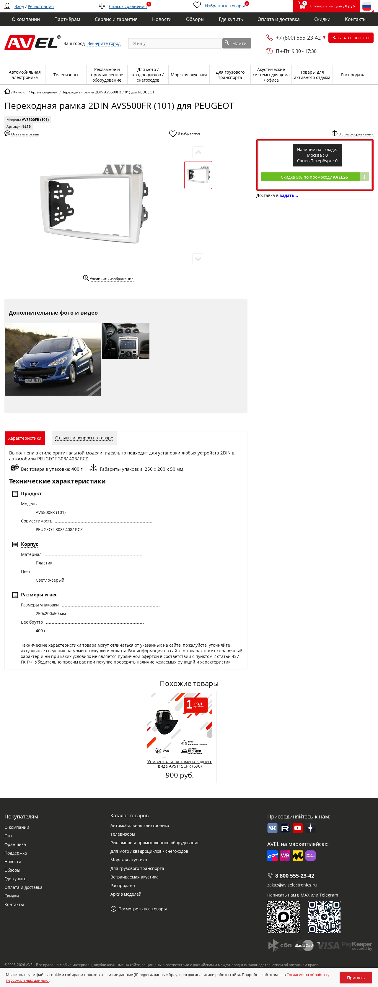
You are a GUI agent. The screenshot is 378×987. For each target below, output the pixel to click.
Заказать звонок (351, 37)
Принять (356, 977)
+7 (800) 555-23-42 (298, 37)
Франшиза (15, 844)
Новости (12, 861)
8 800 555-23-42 (294, 875)
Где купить (15, 878)
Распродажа (122, 885)
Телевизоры (122, 834)
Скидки (11, 896)
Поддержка (15, 853)
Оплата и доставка (23, 887)
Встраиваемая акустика (134, 877)
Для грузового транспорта (137, 868)
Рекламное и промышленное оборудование (155, 842)
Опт (8, 836)
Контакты (14, 904)
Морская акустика (128, 860)
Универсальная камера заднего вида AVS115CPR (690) (179, 764)
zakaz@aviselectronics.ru (292, 885)
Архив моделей (125, 894)
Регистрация (41, 6)
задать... (289, 195)
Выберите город (103, 43)
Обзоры (12, 870)
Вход (19, 6)
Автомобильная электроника (139, 825)
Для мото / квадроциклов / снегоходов (149, 851)
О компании (16, 827)
